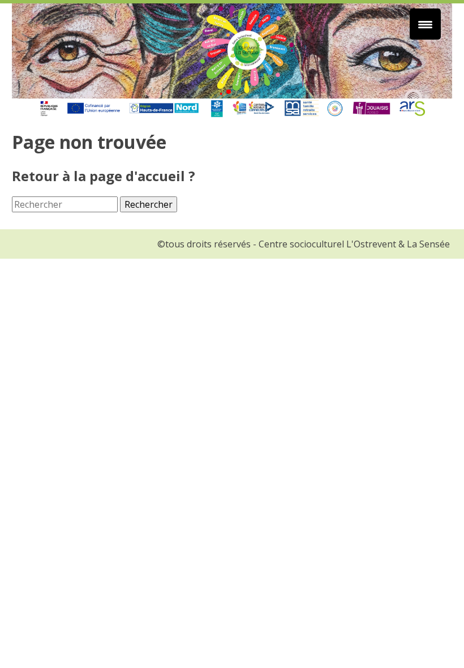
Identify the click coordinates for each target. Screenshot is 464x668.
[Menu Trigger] (425, 24)
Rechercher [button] (148, 204)
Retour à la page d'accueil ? (103, 175)
